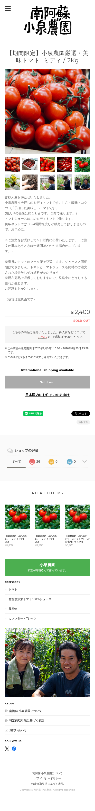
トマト (13, 589)
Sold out (47, 382)
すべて (16, 461)
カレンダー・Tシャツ (23, 618)
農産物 (13, 608)
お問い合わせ (18, 730)
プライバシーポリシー (47, 778)
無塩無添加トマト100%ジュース (30, 599)
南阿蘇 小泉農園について (25, 710)
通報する (83, 422)
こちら (42, 336)
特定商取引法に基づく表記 (26, 720)
